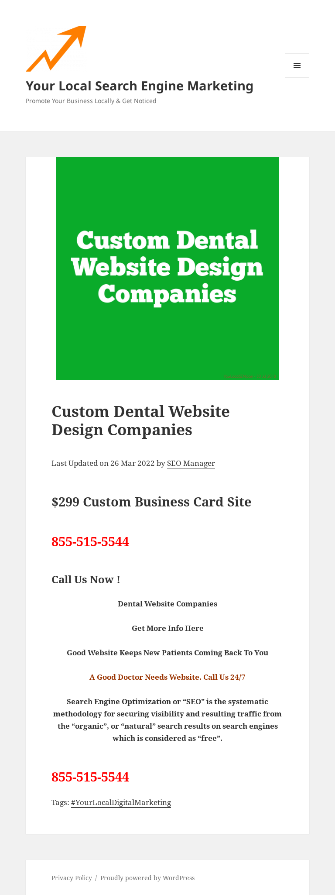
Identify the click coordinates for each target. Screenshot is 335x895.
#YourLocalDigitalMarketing (121, 802)
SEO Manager (191, 463)
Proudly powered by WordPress (147, 878)
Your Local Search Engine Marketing (139, 85)
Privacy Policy (71, 878)
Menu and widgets (297, 77)
